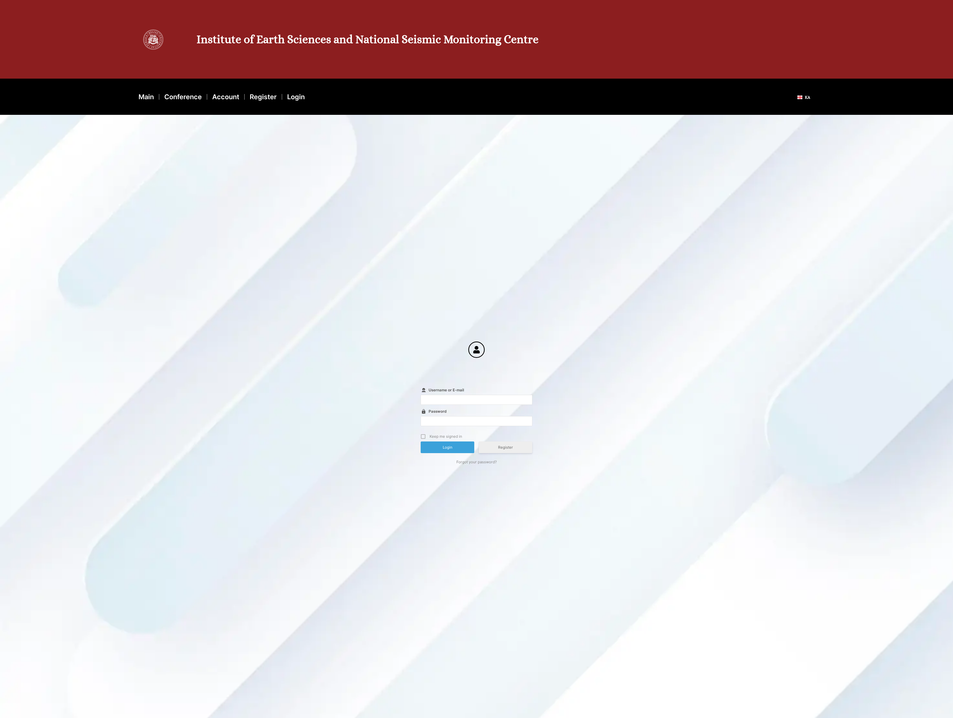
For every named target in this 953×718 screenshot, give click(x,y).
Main (146, 97)
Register (263, 97)
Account (225, 97)
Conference (183, 97)
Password (437, 411)
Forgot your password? (476, 462)
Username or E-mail (446, 390)
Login (296, 97)
